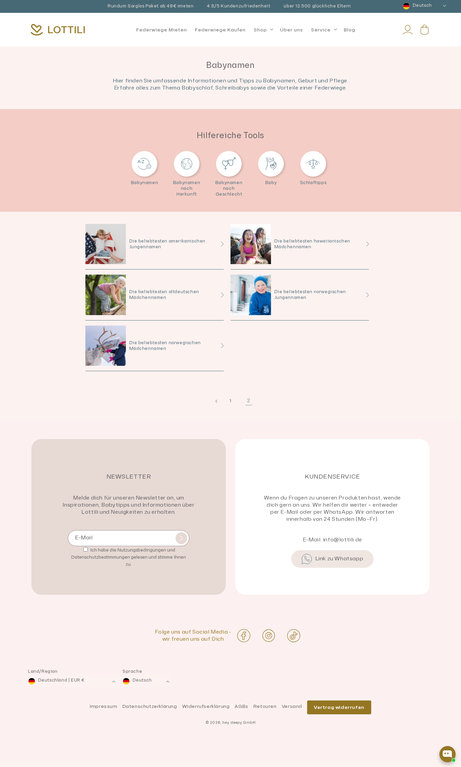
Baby (271, 182)
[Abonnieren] (181, 538)
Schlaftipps (313, 182)
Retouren (265, 706)
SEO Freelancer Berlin (29, 763)
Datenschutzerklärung (150, 706)
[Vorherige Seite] (212, 400)
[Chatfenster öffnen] (447, 754)
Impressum (103, 706)
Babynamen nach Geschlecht (228, 188)
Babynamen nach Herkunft (186, 188)
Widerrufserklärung (206, 706)
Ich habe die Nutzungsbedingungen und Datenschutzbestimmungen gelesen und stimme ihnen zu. (128, 557)
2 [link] (248, 401)
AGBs (241, 706)
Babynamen (144, 182)
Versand (292, 706)
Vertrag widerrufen (339, 707)
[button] (263, 30)
